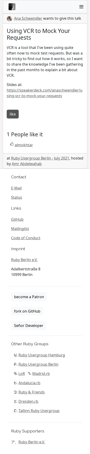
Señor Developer (28, 325)
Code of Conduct (25, 237)
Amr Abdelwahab (27, 163)
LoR (21, 373)
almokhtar (24, 144)
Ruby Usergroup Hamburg (41, 355)
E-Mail (16, 188)
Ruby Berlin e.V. (24, 259)
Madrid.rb (41, 373)
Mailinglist (20, 228)
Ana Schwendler (28, 18)
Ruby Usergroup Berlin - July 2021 (40, 158)
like (13, 114)
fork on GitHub (27, 311)
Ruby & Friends (31, 392)
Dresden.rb (28, 401)
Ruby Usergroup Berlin (38, 364)
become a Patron (29, 296)
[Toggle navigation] (81, 6)
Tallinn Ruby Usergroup (39, 410)
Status (16, 197)
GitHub (17, 219)
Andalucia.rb (29, 382)
